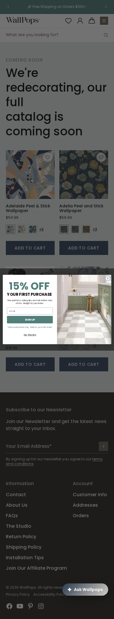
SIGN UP (30, 319)
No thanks (30, 335)
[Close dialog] (107, 278)
